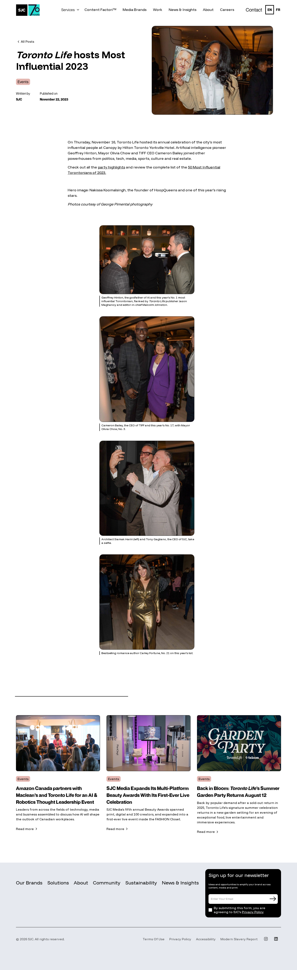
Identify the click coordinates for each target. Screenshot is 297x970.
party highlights (111, 167)
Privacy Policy (253, 912)
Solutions (58, 883)
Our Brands (29, 883)
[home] (28, 9)
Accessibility (206, 939)
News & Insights (180, 883)
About (81, 883)
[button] (70, 9)
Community (106, 883)
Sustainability (141, 883)
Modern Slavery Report (239, 939)
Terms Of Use (153, 939)
